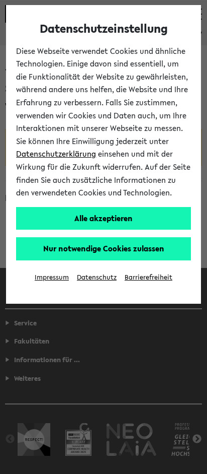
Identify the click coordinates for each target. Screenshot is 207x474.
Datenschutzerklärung (56, 153)
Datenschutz (97, 277)
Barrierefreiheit (148, 277)
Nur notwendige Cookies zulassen (103, 248)
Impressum (52, 277)
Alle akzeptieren (103, 218)
